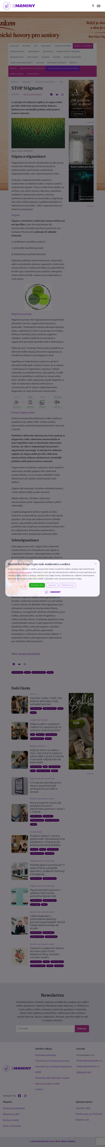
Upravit (52, 585)
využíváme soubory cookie (20, 572)
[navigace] (98, 6)
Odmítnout (67, 585)
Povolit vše (37, 585)
